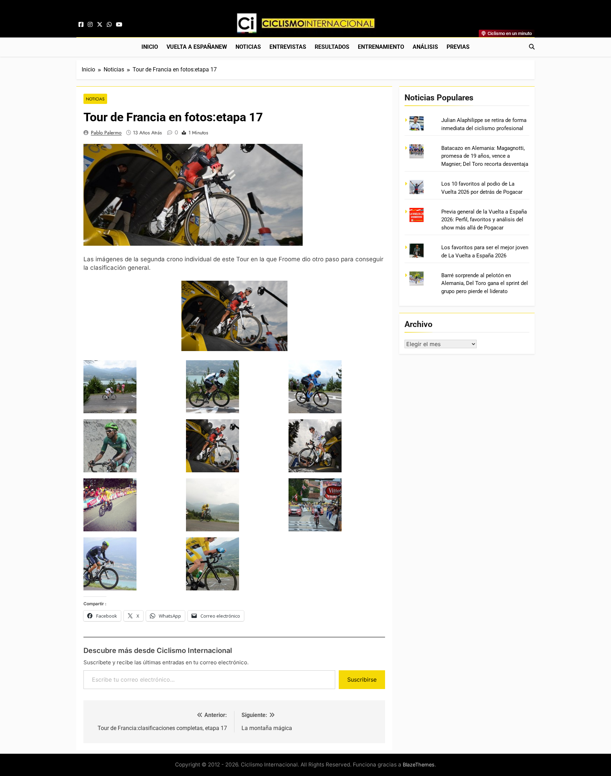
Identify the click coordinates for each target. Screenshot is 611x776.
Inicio (149, 46)
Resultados (332, 46)
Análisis (425, 46)
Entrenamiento (381, 46)
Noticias (248, 46)
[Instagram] (90, 25)
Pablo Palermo (106, 132)
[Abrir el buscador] (532, 46)
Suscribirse (362, 679)
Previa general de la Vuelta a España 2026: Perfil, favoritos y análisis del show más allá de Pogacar (484, 220)
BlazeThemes (419, 765)
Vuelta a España (197, 46)
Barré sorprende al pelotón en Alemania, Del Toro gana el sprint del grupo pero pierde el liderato (484, 283)
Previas (458, 46)
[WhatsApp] (109, 25)
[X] (100, 25)
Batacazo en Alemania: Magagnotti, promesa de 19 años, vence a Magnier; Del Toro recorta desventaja (484, 156)
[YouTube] (119, 25)
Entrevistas (287, 46)
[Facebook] (81, 25)
